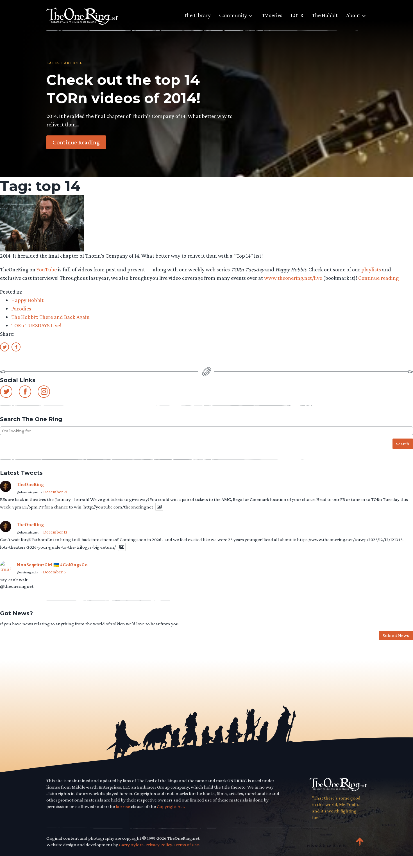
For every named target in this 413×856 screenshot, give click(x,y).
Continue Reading (76, 142)
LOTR (297, 15)
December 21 (55, 491)
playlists (371, 269)
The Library (197, 15)
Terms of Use (186, 844)
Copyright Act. (171, 806)
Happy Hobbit (27, 300)
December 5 (54, 571)
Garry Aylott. (131, 844)
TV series (272, 15)
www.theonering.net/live (293, 278)
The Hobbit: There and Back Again (50, 317)
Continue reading (378, 278)
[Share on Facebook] (16, 346)
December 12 (55, 532)
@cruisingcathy (27, 572)
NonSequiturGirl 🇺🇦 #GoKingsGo (52, 564)
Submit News (396, 635)
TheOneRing (30, 484)
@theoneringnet (27, 492)
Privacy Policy (159, 844)
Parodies (21, 308)
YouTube (47, 269)
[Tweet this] (4, 346)
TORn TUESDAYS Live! (36, 325)
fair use (123, 806)
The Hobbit (325, 15)
